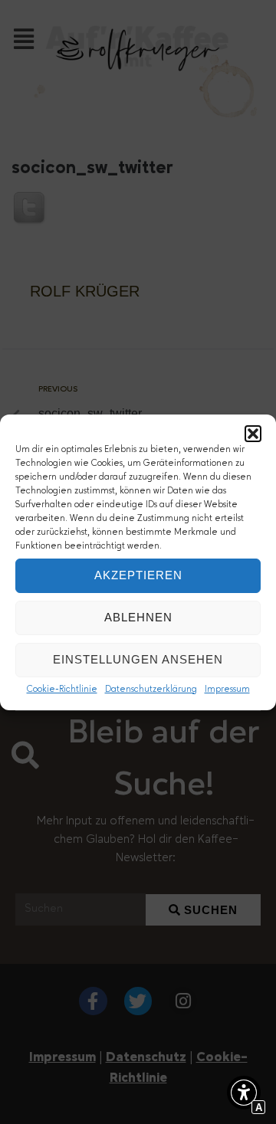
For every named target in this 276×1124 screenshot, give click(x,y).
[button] (253, 433)
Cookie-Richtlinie (62, 689)
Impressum (227, 689)
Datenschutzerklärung (151, 689)
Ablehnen (138, 617)
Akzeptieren (138, 575)
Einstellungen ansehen (138, 659)
